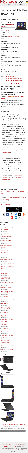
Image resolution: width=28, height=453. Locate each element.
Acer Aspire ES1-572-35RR (7, 349)
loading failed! (4, 431)
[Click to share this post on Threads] (11, 214)
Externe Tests (23, 424)
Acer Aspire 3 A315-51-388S (7, 300)
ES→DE (15, 96)
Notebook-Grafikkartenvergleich (10, 150)
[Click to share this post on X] (19, 214)
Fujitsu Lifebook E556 (6, 316)
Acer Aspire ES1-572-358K (7, 332)
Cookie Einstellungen (10, 446)
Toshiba (6, 426)
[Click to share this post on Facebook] (7, 214)
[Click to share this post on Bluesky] (15, 214)
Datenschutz (16, 444)
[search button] (22, 2)
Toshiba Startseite (9, 76)
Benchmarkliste (6, 152)
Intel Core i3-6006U (6, 30)
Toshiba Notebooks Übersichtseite (13, 78)
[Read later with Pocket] (7, 217)
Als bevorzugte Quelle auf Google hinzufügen (15, 209)
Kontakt (23, 444)
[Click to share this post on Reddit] (23, 214)
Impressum (5, 444)
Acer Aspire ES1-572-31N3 (7, 346)
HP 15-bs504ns (4, 296)
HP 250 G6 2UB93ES (6, 287)
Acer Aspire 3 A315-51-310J (7, 263)
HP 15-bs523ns (4, 233)
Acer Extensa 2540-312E (6, 259)
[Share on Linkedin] (16, 217)
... (26, 5)
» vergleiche (14, 83)
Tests (9, 5)
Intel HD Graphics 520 (13, 36)
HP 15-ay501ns (4, 328)
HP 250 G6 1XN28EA (6, 236)
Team (10, 444)
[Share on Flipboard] (11, 217)
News (14, 5)
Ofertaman (8, 96)
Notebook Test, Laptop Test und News (10, 424)
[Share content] (4, 214)
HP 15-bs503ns (4, 303)
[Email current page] (20, 217)
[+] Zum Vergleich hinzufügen (14, 80)
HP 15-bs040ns (4, 324)
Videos (21, 5)
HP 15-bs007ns (4, 256)
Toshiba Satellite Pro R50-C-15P (10, 192)
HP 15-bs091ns (4, 312)
